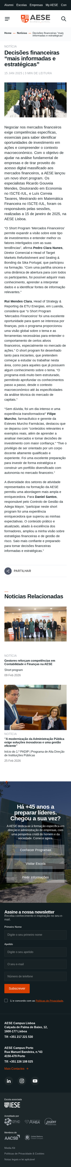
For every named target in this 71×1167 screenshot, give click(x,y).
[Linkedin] (8, 1081)
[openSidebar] (7, 19)
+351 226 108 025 (21, 1061)
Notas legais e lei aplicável (19, 1159)
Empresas (36, 5)
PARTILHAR (22, 570)
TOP (7, 786)
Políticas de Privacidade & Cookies (24, 1153)
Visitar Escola (36, 863)
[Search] (64, 19)
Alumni (8, 5)
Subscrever (17, 988)
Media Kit (9, 1147)
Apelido (8, 943)
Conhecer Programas (35, 850)
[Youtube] (35, 1081)
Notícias (22, 33)
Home (7, 33)
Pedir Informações (35, 877)
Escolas (21, 5)
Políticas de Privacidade (49, 1000)
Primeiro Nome (13, 926)
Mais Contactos (14, 1068)
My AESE (52, 5)
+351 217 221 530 (21, 1036)
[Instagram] (21, 1081)
